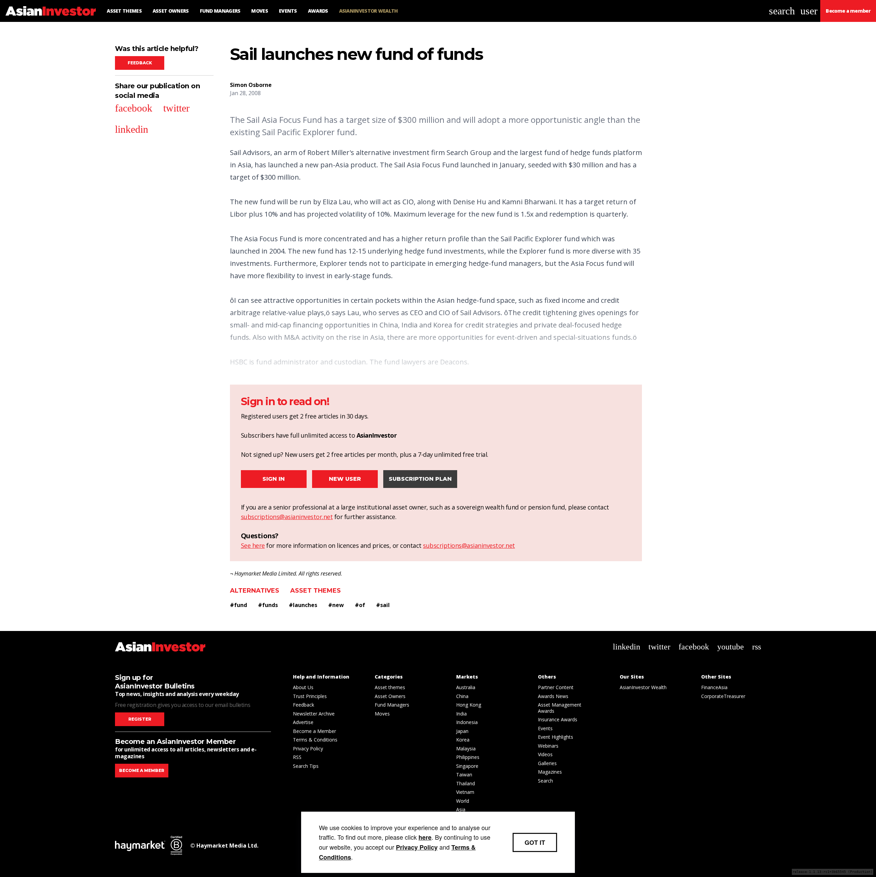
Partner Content (556, 687)
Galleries (547, 763)
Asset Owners (390, 696)
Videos (545, 754)
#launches (303, 605)
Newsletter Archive (314, 713)
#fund (238, 605)
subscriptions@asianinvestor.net (287, 517)
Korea (462, 739)
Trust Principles (310, 696)
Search (545, 780)
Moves (382, 713)
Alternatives (254, 590)
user (808, 10)
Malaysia (466, 748)
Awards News (553, 696)
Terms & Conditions (315, 739)
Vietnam (465, 792)
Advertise (303, 722)
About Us (303, 687)
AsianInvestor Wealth (643, 687)
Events (545, 728)
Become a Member (314, 731)
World (462, 801)
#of (360, 605)
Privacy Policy (308, 748)
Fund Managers (392, 704)
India (461, 713)
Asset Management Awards (559, 707)
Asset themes (315, 590)
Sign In (273, 479)
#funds (268, 605)
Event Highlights (555, 737)
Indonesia (467, 722)
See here (253, 545)
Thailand (465, 783)
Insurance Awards (557, 719)
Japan (462, 731)
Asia (460, 809)
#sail (383, 605)
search (782, 10)
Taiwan (464, 774)
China (462, 696)
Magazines (550, 772)
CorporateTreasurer (723, 696)
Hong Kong (468, 704)
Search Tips (306, 766)
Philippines (467, 757)
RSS (297, 757)
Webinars (548, 746)
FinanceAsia (714, 687)
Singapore (467, 766)
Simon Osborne (251, 85)
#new (336, 605)
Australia (465, 687)
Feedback (140, 62)
